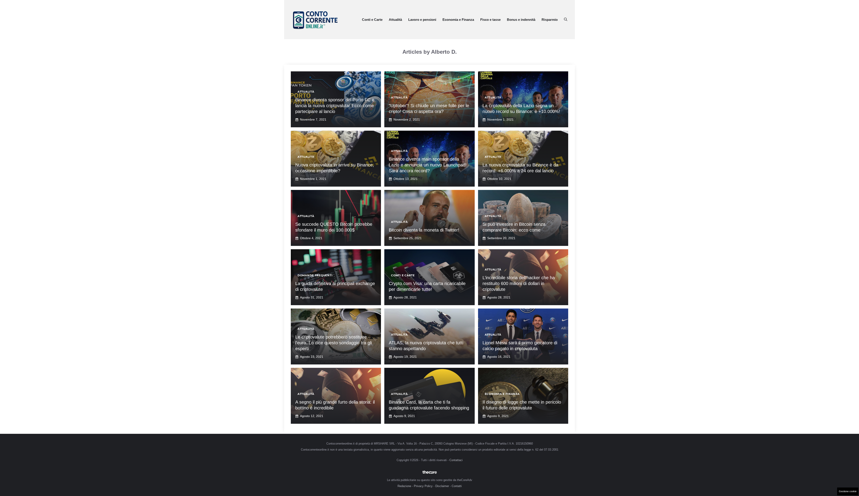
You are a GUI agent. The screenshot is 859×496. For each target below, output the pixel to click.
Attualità (395, 19)
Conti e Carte (372, 19)
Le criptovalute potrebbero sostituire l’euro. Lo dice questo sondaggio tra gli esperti (333, 342)
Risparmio (550, 19)
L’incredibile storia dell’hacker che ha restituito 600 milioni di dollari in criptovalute (519, 283)
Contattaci (456, 460)
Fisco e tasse (490, 19)
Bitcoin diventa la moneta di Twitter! (424, 230)
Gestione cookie (848, 491)
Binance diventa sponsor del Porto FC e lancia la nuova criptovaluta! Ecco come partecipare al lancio (334, 105)
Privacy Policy (423, 486)
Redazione (404, 486)
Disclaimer (442, 486)
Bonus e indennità (521, 19)
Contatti (457, 486)
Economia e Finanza (458, 19)
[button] (565, 20)
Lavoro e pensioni (422, 19)
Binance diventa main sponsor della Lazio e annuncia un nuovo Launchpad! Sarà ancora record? (428, 165)
